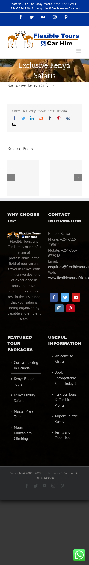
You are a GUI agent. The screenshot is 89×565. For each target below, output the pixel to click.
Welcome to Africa (64, 359)
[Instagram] (59, 308)
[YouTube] (76, 297)
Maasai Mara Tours (23, 414)
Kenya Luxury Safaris (24, 398)
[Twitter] (65, 297)
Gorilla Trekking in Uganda (26, 365)
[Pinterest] (70, 308)
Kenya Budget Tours (25, 381)
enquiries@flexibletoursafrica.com (58, 8)
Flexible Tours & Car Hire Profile (66, 400)
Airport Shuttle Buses (66, 419)
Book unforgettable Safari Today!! (65, 378)
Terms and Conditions (63, 435)
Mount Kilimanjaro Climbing (23, 433)
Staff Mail (17, 4)
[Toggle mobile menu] (79, 50)
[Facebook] (54, 297)
